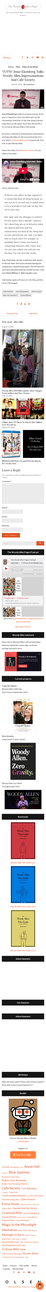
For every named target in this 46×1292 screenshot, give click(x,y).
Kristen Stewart (8, 1220)
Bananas (5, 1173)
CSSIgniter (34, 1287)
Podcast (13, 1265)
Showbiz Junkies (27, 150)
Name (5, 507)
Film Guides (24, 1265)
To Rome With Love (20, 140)
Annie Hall (31, 1166)
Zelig (26, 1257)
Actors (11, 67)
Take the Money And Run (29, 1242)
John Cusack (36, 291)
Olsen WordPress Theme (17, 1287)
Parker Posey (30, 1235)
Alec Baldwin (14, 1167)
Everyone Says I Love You (29, 1204)
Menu (8, 57)
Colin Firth (13, 1192)
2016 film (5, 1167)
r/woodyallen (23, 1141)
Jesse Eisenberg (22, 291)
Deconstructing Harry (11, 1199)
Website (5, 525)
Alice (21, 1167)
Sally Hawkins (16, 1239)
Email (5, 516)
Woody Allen (18, 1269)
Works (34, 1265)
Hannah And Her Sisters (25, 1208)
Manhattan (9, 1230)
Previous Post (12, 313)
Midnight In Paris (13, 1234)
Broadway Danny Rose (11, 1177)
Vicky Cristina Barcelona (12, 1254)
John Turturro (22, 1217)
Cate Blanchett (29, 1188)
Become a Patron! (23, 626)
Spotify (19, 621)
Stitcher (27, 621)
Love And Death (22, 1220)
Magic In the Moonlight (19, 1225)
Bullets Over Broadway (14, 1180)
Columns (6, 1269)
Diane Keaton (28, 1199)
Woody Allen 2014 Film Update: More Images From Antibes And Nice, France (22, 391)
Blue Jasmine (19, 1172)
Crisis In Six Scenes (35, 1195)
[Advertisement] (23, 37)
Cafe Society (8, 291)
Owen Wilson (25, 295)
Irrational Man (12, 1213)
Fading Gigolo (7, 1208)
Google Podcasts (34, 618)
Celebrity (5, 1192)
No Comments (29, 84)
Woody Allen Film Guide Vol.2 (23, 906)
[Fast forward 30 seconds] (23, 569)
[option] (23, 591)
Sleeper (24, 1239)
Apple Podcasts (19, 618)
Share (39, 574)
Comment (6, 481)
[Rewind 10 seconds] (12, 569)
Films (18, 67)
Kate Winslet (32, 1217)
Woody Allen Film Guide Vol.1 (23, 862)
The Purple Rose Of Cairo (14, 1245)
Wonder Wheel (30, 1253)
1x (17, 570)
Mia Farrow (32, 1230)
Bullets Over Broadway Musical (15, 1184)
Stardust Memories (10, 1242)
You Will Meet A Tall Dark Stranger (13, 1257)
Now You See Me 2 (10, 295)
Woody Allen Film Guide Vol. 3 (23, 950)
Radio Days (6, 1239)
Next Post (33, 313)
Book (5, 1265)
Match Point (22, 1230)
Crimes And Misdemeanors (14, 1195)
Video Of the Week (30, 67)
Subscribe (28, 574)
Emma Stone (10, 1204)
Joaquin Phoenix (9, 1217)
